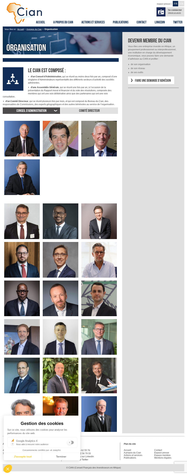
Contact (141, 22)
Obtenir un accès (174, 13)
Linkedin (160, 22)
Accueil (40, 22)
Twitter (177, 22)
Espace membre (162, 455)
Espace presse (161, 452)
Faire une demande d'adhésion (153, 80)
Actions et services (93, 22)
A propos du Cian (63, 22)
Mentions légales (162, 458)
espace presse (163, 4)
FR (175, 3)
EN (181, 3)
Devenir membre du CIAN (149, 40)
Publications (120, 22)
